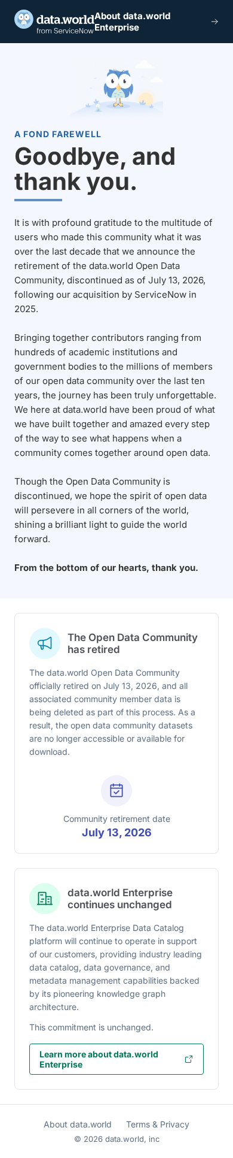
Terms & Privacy (157, 1124)
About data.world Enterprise (132, 21)
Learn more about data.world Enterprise (98, 1059)
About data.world (78, 1124)
